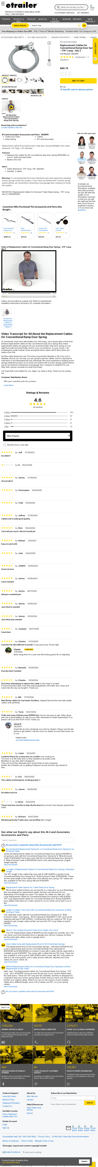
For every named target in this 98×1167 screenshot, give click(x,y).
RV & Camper (54, 20)
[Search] (58, 7)
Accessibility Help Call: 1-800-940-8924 (19, 1136)
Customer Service (65, 13)
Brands (77, 19)
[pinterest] (80, 1128)
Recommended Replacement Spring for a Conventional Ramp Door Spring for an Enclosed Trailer (40, 850)
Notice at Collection (11, 1141)
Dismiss (84, 1161)
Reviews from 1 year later (17, 445)
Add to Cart (78, 81)
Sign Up (6, 1128)
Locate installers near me (11, 127)
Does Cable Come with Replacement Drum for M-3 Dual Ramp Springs (35, 944)
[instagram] (86, 1128)
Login (5, 1124)
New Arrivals (90, 20)
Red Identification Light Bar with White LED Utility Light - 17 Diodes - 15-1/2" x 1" (27, 229)
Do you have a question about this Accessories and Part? (34, 845)
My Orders (83, 13)
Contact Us (7, 1106)
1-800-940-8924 (17, 14)
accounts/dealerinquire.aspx (28, 740)
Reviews (80, 57)
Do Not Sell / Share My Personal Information (70, 1136)
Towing (6, 19)
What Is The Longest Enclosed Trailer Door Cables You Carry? (32, 930)
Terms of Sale (27, 1141)
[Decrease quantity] (61, 74)
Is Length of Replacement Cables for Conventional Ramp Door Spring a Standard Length (40, 870)
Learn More (9, 385)
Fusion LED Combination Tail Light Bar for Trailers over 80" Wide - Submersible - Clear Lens (44, 229)
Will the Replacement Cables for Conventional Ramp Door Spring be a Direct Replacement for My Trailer (38, 968)
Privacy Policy (44, 1136)
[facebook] (74, 1128)
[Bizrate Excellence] (11, 1152)
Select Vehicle (20, 25)
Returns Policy (9, 1100)
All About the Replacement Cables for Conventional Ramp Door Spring (8, 323)
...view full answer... (11, 985)
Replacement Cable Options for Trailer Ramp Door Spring (30, 887)
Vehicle (42, 19)
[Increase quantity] (70, 74)
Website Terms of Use (44, 1141)
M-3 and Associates (68, 42)
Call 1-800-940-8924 (11, 1162)
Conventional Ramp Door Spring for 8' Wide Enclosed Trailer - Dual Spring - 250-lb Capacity (9, 229)
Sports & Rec (18, 20)
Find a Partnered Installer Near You (10, 1115)
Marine (67, 19)
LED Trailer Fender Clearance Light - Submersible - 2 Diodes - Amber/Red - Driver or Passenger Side (62, 229)
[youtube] (92, 1128)
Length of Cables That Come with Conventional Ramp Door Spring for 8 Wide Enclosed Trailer (38, 911)
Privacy (53, 1104)
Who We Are (32, 1096)
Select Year (36, 25)
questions (82, 210)
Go (84, 25)
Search (30, 1113)
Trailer (31, 19)
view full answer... (11, 865)
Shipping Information (11, 1103)
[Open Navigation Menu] (3, 3)
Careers (30, 1100)
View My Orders (9, 1096)
